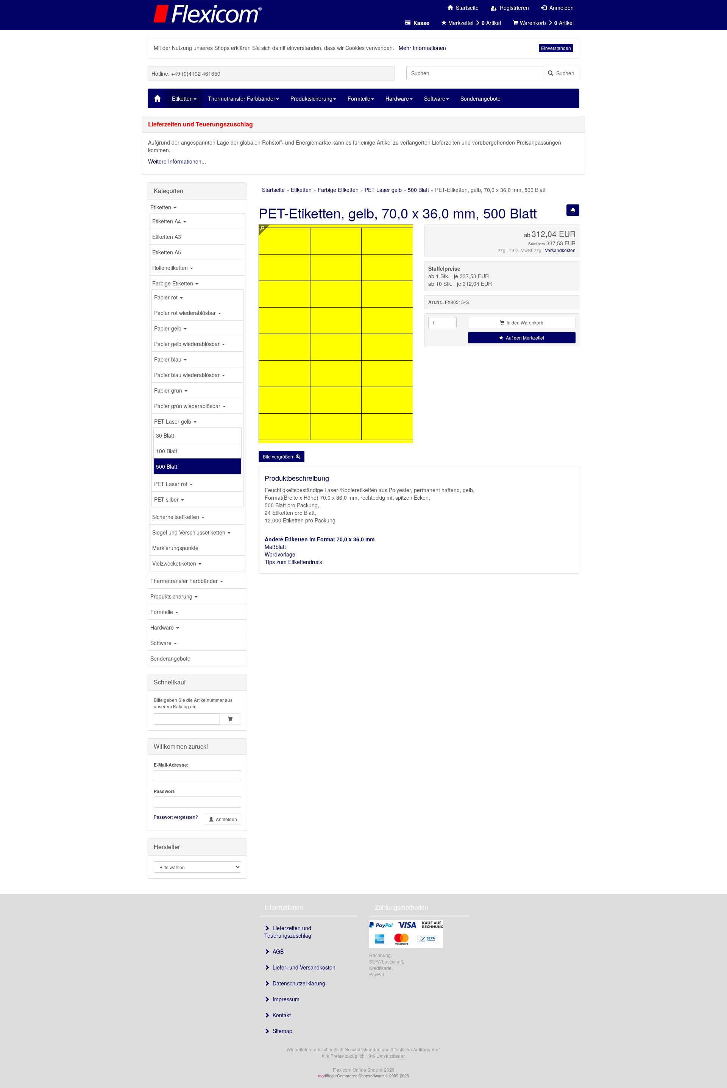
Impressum (285, 999)
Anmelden (225, 819)
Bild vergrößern (279, 456)
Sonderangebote (170, 658)
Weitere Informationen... (177, 161)
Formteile (162, 612)
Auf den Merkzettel (524, 337)
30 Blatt (165, 435)
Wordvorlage (280, 554)
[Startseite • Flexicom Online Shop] (206, 13)
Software (161, 643)
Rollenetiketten (170, 267)
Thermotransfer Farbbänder (184, 581)
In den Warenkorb (523, 322)
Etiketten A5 (166, 252)
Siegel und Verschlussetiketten (189, 532)
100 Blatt (166, 451)
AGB (277, 951)
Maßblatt (275, 546)
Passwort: (165, 791)
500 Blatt (166, 466)
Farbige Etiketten (173, 283)
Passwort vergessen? (176, 817)
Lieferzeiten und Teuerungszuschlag (287, 931)
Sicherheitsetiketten (176, 517)
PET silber (167, 499)
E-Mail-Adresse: (171, 765)
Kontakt (280, 1015)
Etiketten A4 (167, 221)
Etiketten (161, 207)
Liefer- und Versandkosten (302, 967)
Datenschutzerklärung (297, 983)
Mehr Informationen (422, 47)
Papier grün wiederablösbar (188, 406)
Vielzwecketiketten (175, 563)
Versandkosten (560, 250)
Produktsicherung (172, 596)
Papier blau (168, 359)
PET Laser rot (171, 484)
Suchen (563, 73)
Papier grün (169, 390)
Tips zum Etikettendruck (293, 562)
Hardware (162, 627)
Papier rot (166, 297)
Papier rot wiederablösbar (185, 312)
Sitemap (281, 1031)
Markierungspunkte (175, 548)
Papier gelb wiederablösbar (187, 344)
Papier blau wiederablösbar (187, 375)
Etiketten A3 (166, 236)
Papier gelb (168, 328)
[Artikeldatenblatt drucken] (572, 210)
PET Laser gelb (173, 421)
